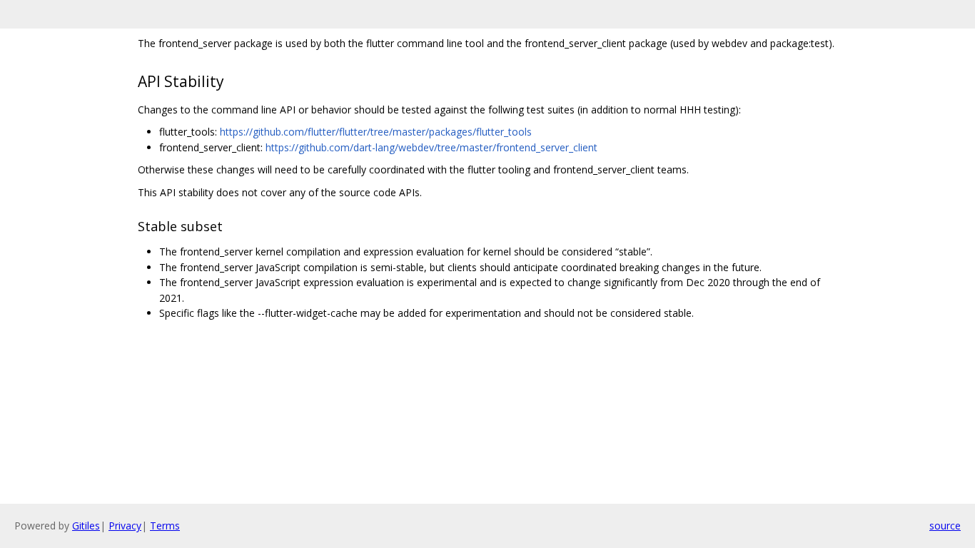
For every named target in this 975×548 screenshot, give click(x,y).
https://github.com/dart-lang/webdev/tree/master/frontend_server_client (431, 147)
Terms (165, 525)
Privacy (124, 525)
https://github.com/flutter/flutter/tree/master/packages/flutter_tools (376, 131)
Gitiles (86, 525)
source (945, 525)
